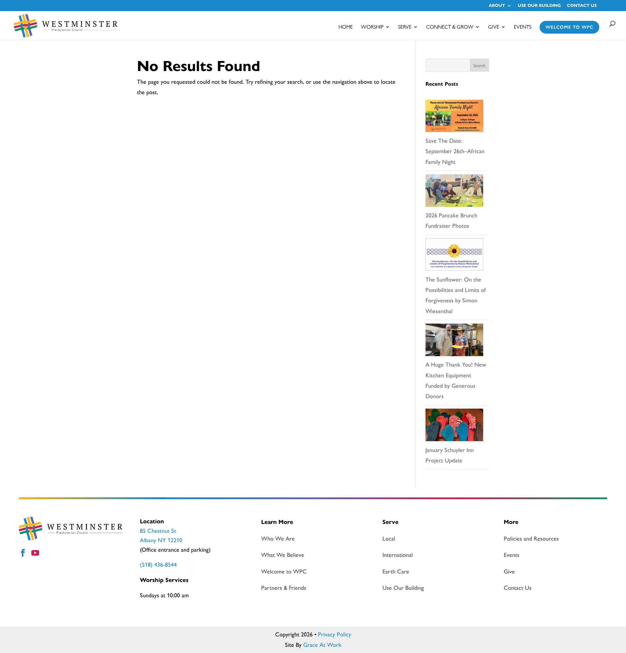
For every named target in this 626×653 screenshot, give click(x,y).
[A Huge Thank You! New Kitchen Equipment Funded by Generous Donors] (454, 341)
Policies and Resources (531, 538)
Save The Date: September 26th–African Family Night (454, 151)
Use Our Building (539, 6)
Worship (372, 27)
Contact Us (582, 6)
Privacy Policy (334, 634)
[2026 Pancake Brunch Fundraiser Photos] (454, 192)
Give (493, 27)
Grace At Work (322, 644)
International (397, 555)
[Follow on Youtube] (36, 554)
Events (522, 27)
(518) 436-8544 (158, 564)
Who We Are (278, 538)
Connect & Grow (449, 27)
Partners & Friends (283, 587)
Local (388, 538)
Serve (404, 27)
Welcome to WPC (569, 27)
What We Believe (282, 555)
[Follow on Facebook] (24, 554)
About (497, 6)
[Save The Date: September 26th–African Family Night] (454, 118)
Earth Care (395, 571)
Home (345, 27)
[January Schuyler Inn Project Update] (454, 426)
